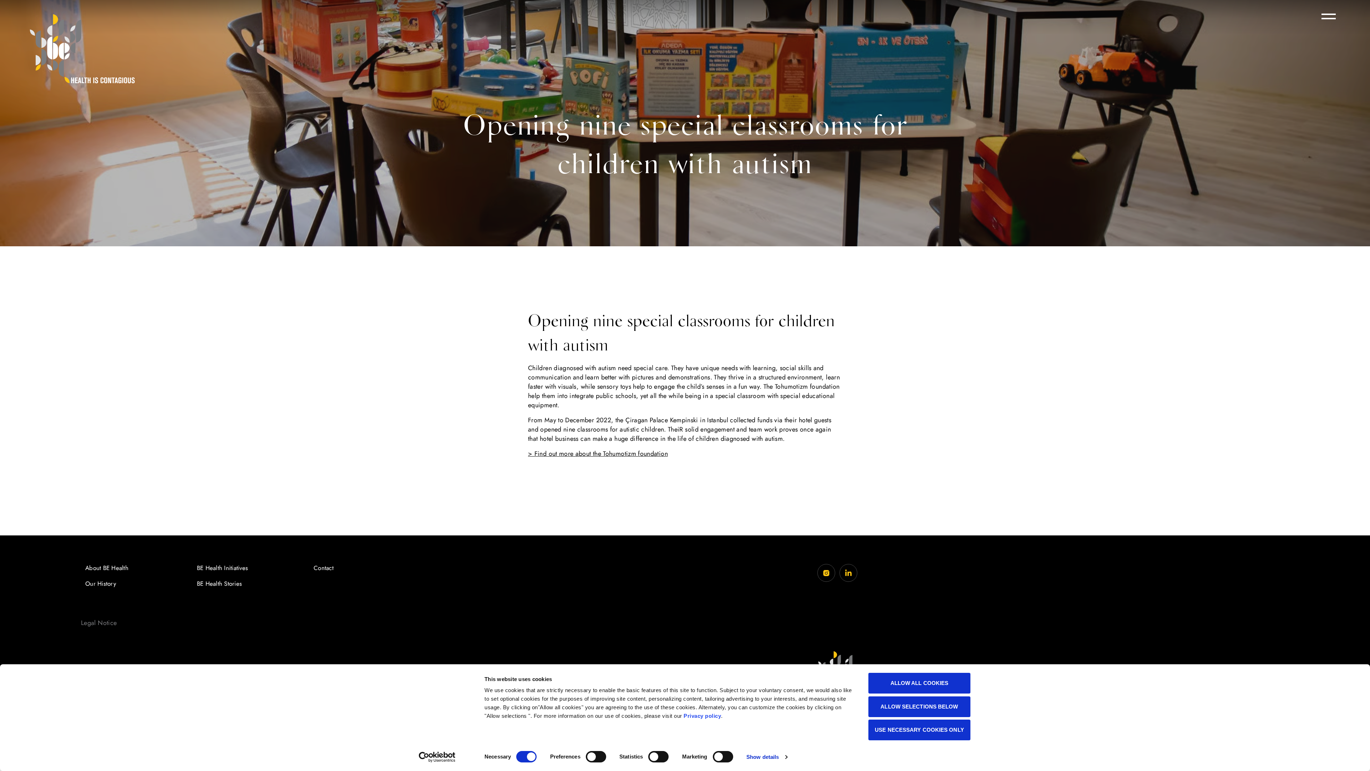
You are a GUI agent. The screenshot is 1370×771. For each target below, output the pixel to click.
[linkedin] (848, 573)
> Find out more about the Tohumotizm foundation (598, 453)
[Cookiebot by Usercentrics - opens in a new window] (437, 757)
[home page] (82, 48)
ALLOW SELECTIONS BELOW (919, 707)
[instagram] (826, 573)
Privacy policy (702, 716)
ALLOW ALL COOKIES (919, 683)
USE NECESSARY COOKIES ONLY (919, 730)
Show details (762, 757)
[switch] (596, 756)
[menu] (1328, 16)
